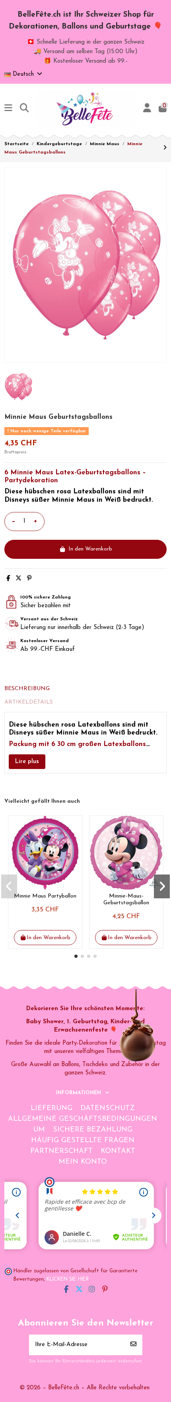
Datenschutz (107, 1108)
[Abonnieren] (133, 1345)
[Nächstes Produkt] (165, 148)
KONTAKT (118, 1151)
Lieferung (51, 1108)
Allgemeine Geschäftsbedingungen (82, 1119)
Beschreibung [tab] (27, 689)
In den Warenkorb (90, 549)
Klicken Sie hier (68, 1279)
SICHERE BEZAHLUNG (92, 1129)
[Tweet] (18, 579)
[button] (76, 956)
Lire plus (27, 762)
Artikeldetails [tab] (28, 702)
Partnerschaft (61, 1151)
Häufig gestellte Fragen (82, 1140)
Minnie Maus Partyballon (45, 896)
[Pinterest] (29, 579)
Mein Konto (82, 1162)
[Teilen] (8, 579)
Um (39, 1129)
